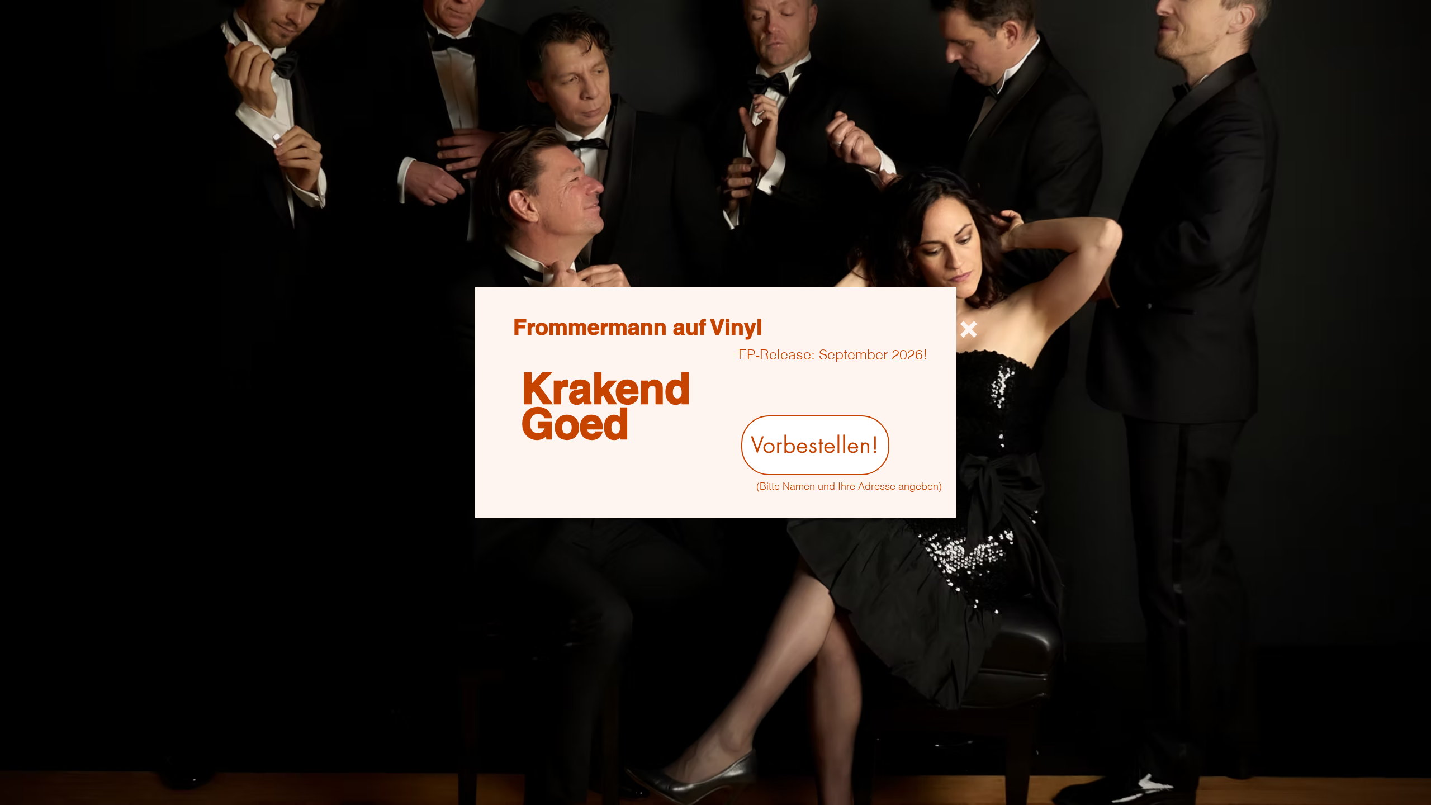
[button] (968, 329)
